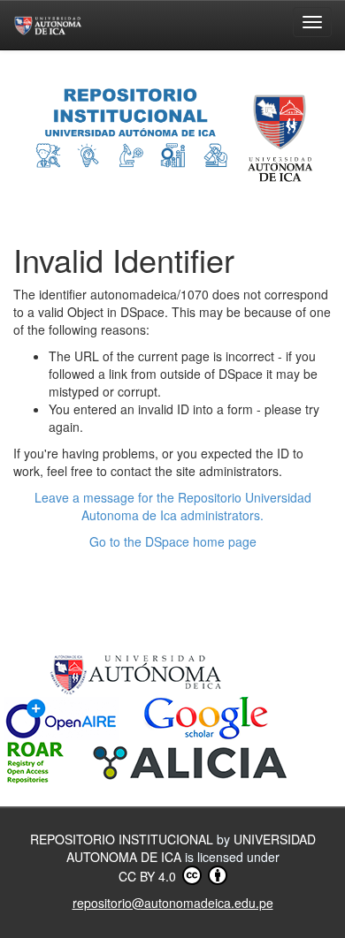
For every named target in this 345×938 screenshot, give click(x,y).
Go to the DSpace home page (173, 541)
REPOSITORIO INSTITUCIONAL (123, 839)
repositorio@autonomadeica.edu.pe (173, 903)
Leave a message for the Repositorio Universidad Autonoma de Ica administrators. (172, 506)
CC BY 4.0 (149, 876)
